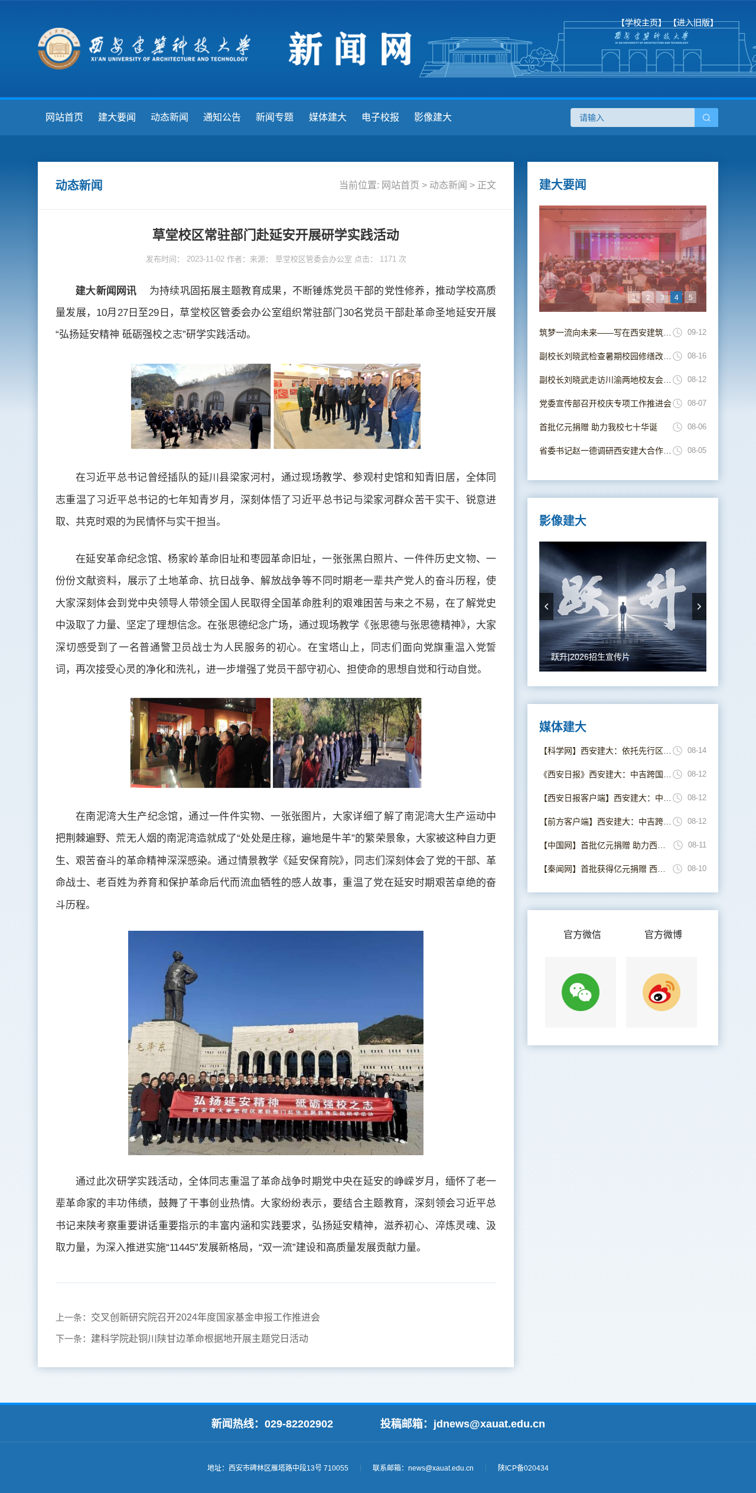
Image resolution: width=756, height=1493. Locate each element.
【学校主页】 (641, 22)
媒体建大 (328, 117)
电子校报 (380, 117)
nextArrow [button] (699, 606)
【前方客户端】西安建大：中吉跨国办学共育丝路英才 (606, 821)
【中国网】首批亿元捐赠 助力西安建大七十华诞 (606, 845)
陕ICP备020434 (523, 1468)
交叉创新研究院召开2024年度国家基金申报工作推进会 (205, 1317)
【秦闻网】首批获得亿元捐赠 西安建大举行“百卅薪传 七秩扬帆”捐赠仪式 (606, 868)
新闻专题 (275, 117)
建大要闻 (117, 117)
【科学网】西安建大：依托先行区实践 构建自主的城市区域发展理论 (606, 750)
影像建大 (433, 117)
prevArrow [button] (546, 606)
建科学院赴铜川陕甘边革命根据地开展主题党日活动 (199, 1339)
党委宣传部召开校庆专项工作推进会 (605, 403)
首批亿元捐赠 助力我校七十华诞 (598, 427)
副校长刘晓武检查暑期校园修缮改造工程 (606, 356)
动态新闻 (169, 117)
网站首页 (64, 117)
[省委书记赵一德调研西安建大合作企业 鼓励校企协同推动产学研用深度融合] (622, 259)
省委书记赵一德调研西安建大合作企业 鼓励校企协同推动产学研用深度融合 (606, 450)
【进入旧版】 (693, 22)
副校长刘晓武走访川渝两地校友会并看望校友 (606, 379)
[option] (622, 259)
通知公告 (222, 117)
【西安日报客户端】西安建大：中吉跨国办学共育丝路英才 (606, 798)
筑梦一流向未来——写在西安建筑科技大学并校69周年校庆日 (606, 332)
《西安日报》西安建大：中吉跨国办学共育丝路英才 (606, 774)
